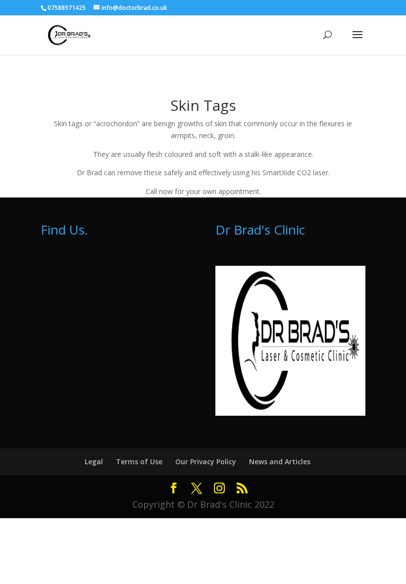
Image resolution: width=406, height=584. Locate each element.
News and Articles (279, 461)
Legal (94, 461)
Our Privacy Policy (205, 461)
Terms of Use (139, 461)
